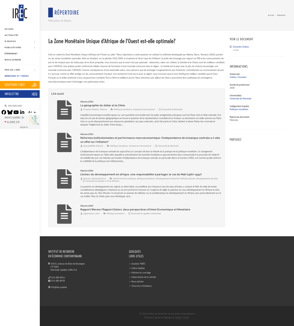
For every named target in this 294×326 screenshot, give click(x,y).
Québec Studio (182, 318)
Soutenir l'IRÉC (138, 264)
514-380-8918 (57, 281)
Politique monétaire (123, 109)
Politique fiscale (187, 178)
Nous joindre (137, 282)
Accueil (271, 15)
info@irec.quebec (58, 287)
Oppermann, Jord (91, 213)
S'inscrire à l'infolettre (141, 286)
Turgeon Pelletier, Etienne (95, 109)
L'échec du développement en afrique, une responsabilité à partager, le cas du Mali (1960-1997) (141, 174)
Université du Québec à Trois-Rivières (102, 181)
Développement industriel (167, 178)
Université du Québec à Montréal (146, 213)
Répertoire (281, 15)
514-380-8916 (57, 278)
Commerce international (144, 109)
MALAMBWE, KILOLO (93, 146)
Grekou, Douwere (238, 77)
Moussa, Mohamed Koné (94, 178)
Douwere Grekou (241, 47)
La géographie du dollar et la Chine (102, 105)
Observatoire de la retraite (143, 277)
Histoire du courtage (141, 273)
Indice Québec (138, 268)
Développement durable (207, 178)
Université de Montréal (171, 109)
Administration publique (124, 178)
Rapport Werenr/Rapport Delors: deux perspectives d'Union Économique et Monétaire (135, 209)
